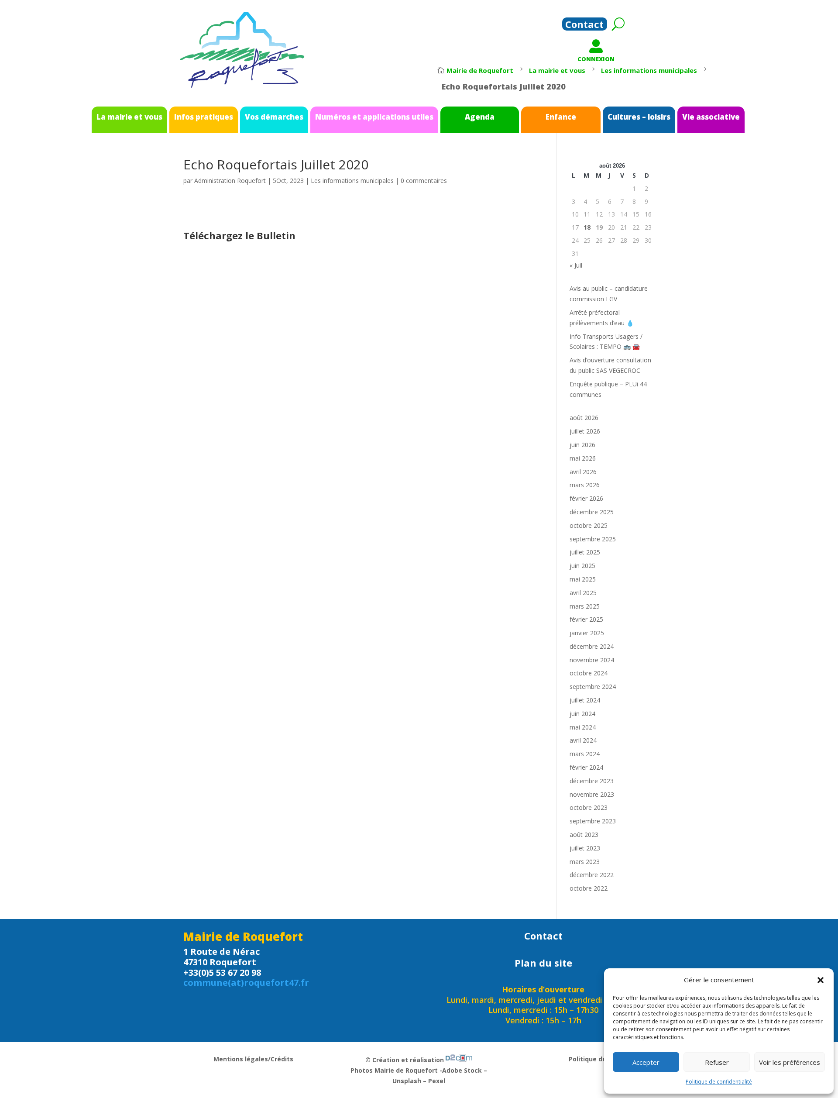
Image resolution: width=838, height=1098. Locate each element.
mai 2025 (583, 579)
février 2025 (586, 619)
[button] (820, 980)
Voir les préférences (789, 1062)
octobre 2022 (589, 888)
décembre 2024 (592, 646)
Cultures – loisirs (639, 117)
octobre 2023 (589, 807)
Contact (584, 26)
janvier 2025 (587, 633)
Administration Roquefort (230, 180)
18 (587, 227)
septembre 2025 (593, 539)
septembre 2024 (593, 686)
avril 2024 (583, 740)
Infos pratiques (203, 117)
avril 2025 (583, 593)
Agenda (480, 117)
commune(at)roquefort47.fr (246, 982)
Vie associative (711, 117)
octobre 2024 (589, 673)
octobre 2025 (589, 525)
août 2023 (584, 834)
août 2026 (584, 417)
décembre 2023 (592, 781)
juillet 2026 (585, 431)
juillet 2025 (585, 552)
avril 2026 (583, 472)
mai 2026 (583, 458)
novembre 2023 (592, 794)
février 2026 (586, 498)
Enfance (561, 117)
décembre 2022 (592, 875)
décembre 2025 (592, 512)
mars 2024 (585, 754)
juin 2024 (582, 713)
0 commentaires (424, 180)
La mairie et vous (129, 117)
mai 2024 (583, 727)
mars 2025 (585, 606)
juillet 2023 (585, 848)
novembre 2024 (592, 660)
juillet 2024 (585, 700)
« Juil (576, 265)
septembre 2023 (593, 821)
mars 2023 (585, 861)
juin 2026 (582, 445)
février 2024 (586, 767)
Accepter (645, 1062)
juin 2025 (582, 565)
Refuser (717, 1062)
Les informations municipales (352, 180)
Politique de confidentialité (719, 1081)
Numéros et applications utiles (374, 117)
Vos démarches (274, 117)
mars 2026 (585, 485)
